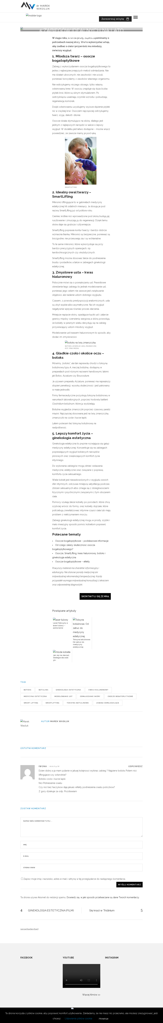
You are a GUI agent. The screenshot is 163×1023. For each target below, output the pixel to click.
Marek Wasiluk (59, 721)
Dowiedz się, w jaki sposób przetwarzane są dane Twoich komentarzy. (103, 897)
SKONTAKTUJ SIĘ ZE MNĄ (95, 596)
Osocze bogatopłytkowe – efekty (72, 561)
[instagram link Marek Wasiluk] (140, 19)
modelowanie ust (63, 696)
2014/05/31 (81, 42)
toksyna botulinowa (78, 703)
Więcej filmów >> (91, 994)
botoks (27, 690)
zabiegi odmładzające (107, 703)
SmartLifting (52, 703)
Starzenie (89, 37)
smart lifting (31, 703)
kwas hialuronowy (98, 690)
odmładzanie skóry (90, 696)
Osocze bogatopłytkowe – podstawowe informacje (81, 541)
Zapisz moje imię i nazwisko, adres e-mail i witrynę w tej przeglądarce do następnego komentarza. (75, 879)
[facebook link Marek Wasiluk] (145, 19)
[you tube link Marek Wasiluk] (135, 19)
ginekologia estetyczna (68, 690)
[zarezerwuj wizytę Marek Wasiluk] (115, 19)
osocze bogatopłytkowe (120, 696)
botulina (43, 690)
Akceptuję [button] (103, 1018)
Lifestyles (74, 37)
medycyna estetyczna (35, 696)
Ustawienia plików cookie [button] (78, 1018)
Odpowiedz (135, 766)
